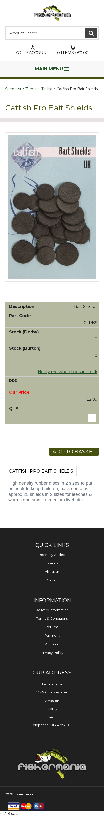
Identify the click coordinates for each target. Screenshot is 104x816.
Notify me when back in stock (67, 371)
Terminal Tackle (39, 89)
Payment (52, 635)
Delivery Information (52, 610)
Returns (52, 627)
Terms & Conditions (52, 618)
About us (52, 572)
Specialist (13, 89)
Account (52, 644)
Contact (52, 580)
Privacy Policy (52, 653)
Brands (52, 563)
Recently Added (52, 555)
